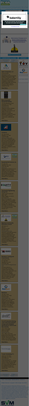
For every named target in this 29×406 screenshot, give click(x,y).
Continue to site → (15, 26)
